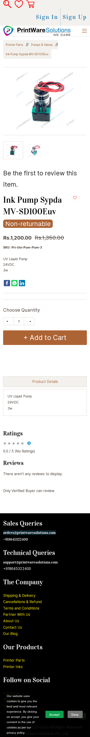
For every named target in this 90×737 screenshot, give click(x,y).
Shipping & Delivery (19, 595)
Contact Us (12, 627)
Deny (75, 714)
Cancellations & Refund (22, 602)
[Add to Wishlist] (74, 197)
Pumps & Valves (42, 44)
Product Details (45, 382)
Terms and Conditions (21, 608)
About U (10, 621)
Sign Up (75, 17)
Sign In (47, 17)
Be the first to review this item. (40, 178)
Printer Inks (13, 667)
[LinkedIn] (22, 283)
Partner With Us (16, 614)
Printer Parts (14, 44)
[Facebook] (7, 283)
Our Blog (10, 634)
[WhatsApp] (14, 283)
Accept (54, 714)
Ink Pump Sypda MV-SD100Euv (27, 54)
